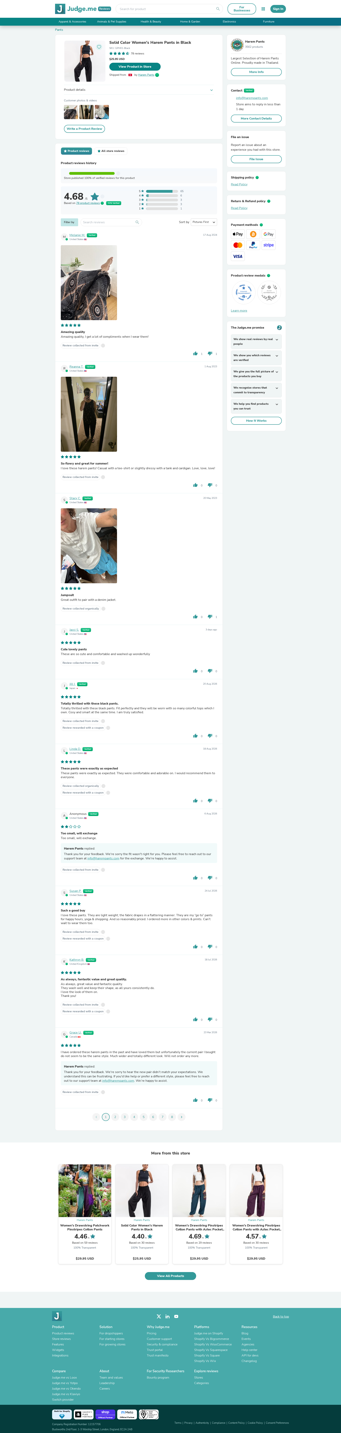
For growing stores (112, 1344)
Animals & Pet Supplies (111, 21)
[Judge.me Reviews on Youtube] (176, 1316)
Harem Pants (146, 75)
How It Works (256, 421)
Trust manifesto (158, 1355)
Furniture (268, 21)
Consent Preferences (277, 1423)
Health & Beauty (151, 21)
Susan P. (75, 891)
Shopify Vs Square (207, 1355)
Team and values (111, 1378)
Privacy (188, 1423)
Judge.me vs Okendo (66, 1389)
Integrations (60, 1355)
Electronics (229, 21)
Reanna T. (76, 367)
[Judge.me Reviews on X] (158, 1316)
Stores (198, 1378)
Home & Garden (190, 21)
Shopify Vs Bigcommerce (211, 1339)
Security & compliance (162, 1344)
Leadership (107, 1383)
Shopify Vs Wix (205, 1361)
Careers (104, 1389)
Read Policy (239, 184)
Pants (59, 30)
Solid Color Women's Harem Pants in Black (150, 43)
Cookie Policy (255, 1423)
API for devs (250, 1355)
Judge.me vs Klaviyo (66, 1394)
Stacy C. (75, 498)
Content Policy (236, 1423)
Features (58, 1344)
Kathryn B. (76, 960)
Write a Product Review (84, 129)
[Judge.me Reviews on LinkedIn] (167, 1316)
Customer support (159, 1339)
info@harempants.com (103, 858)
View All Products (170, 1276)
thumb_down (210, 353)
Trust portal (155, 1350)
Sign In (278, 9)
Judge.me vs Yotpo (65, 1383)
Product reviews (63, 1333)
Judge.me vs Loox (64, 1378)
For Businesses (242, 9)
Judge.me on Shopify (208, 1333)
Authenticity (202, 1423)
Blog (245, 1333)
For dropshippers (111, 1333)
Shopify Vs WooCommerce (213, 1344)
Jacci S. (74, 630)
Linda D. (75, 749)
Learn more (239, 310)
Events (246, 1339)
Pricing (151, 1333)
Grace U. (75, 1032)
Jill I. (72, 684)
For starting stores (112, 1339)
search (218, 9)
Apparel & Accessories (72, 21)
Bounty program (158, 1378)
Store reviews (61, 1339)
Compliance (218, 1423)
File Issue (256, 159)
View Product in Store (135, 66)
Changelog (249, 1361)
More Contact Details (256, 118)
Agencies (248, 1344)
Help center (249, 1350)
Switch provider (63, 1400)
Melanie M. (77, 235)
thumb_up (195, 353)
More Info (256, 72)
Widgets (58, 1350)
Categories (201, 1383)
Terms (177, 1423)
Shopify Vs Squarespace (211, 1350)
